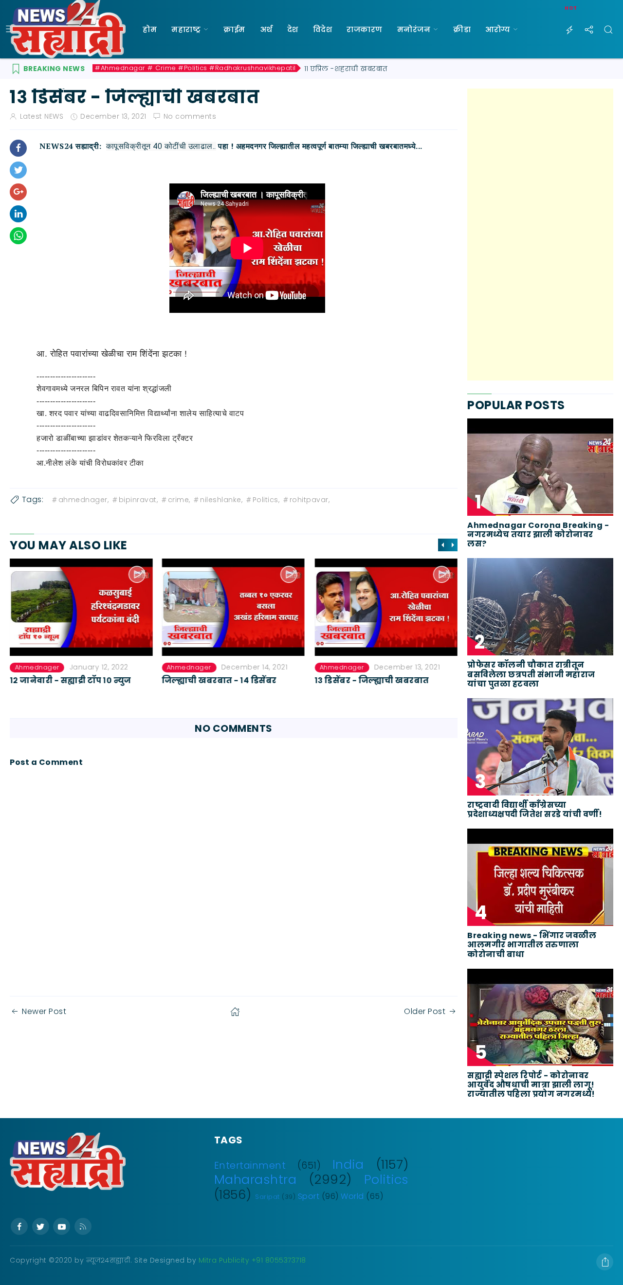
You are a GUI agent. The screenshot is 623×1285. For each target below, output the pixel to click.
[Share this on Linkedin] (18, 213)
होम (150, 29)
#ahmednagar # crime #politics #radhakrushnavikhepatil (195, 68)
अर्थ (266, 29)
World (352, 1196)
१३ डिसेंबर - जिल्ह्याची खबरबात (371, 680)
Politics (386, 1179)
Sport (309, 1196)
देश (292, 29)
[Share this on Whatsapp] (18, 235)
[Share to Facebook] (18, 148)
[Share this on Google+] (18, 191)
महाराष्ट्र (186, 29)
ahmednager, (83, 500)
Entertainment (250, 1165)
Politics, (266, 500)
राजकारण (365, 29)
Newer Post (44, 1011)
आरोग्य (497, 29)
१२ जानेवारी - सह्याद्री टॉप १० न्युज (70, 680)
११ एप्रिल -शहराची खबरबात (346, 68)
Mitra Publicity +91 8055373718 (252, 1260)
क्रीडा (462, 29)
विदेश (322, 29)
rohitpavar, (310, 500)
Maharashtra (255, 1179)
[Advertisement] (540, 234)
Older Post (424, 1011)
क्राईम (234, 29)
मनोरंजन (414, 29)
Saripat (267, 1197)
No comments (190, 116)
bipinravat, (138, 500)
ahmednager (37, 667)
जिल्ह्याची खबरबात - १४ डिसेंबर (219, 680)
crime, (179, 500)
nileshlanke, (221, 500)
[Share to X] (18, 170)
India (348, 1164)
